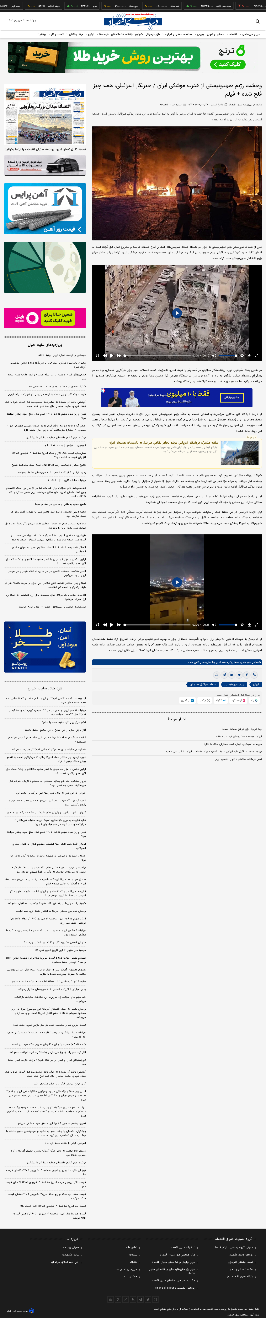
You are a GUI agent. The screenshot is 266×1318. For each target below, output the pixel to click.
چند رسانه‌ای (75, 34)
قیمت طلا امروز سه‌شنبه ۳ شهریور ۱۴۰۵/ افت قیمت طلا (53, 1206)
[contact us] (118, 1299)
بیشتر (42, 34)
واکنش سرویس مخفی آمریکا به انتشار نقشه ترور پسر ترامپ (51, 911)
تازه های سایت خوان (45, 688)
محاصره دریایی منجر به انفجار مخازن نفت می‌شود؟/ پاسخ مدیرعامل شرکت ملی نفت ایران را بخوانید (45, 526)
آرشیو (90, 34)
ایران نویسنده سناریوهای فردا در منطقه (239, 737)
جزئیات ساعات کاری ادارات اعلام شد (66, 480)
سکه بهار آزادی (192, 6)
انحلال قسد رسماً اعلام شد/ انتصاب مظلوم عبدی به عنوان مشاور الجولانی (49, 549)
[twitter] (239, 675)
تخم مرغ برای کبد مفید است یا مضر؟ (64, 722)
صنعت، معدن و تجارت (178, 34)
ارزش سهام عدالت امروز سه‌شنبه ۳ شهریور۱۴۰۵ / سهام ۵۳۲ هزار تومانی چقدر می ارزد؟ (47, 921)
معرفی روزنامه (71, 1247)
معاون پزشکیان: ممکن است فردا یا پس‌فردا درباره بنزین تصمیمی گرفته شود (48, 365)
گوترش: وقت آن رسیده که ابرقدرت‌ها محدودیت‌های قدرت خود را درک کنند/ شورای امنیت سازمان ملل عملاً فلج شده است (45, 404)
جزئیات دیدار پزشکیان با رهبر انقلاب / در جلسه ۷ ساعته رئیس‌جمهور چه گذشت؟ (46, 1035)
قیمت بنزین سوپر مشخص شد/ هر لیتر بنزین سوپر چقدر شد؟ (49, 1025)
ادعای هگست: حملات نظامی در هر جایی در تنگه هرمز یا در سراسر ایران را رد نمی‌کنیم (47, 573)
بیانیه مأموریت (70, 1255)
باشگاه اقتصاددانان (122, 34)
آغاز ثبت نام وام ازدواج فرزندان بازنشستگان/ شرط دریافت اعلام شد (48, 1052)
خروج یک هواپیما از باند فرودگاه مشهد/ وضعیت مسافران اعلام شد (46, 903)
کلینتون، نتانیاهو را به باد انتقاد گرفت (64, 445)
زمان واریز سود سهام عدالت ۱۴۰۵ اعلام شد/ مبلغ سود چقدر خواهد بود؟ (46, 416)
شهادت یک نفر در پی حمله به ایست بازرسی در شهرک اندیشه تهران (47, 394)
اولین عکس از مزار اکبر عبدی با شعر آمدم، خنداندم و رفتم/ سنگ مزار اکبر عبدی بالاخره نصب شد (46, 561)
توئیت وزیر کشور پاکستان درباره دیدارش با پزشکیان (56, 438)
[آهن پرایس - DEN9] (45, 208)
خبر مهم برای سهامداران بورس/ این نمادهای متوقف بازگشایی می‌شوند (50, 999)
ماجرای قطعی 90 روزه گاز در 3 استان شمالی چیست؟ (55, 942)
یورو (64, 6)
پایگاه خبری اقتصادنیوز (240, 1277)
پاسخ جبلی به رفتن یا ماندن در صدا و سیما (60, 504)
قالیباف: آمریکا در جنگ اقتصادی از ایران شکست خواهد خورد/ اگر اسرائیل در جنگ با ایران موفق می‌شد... (48, 893)
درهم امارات (22, 6)
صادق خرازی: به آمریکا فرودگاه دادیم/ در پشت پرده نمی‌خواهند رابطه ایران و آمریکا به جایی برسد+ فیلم (45, 882)
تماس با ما (131, 1247)
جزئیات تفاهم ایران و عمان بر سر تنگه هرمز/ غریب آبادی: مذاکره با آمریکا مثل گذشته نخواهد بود (47, 712)
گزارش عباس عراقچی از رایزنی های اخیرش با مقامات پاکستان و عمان (46, 812)
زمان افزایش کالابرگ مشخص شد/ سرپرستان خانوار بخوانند (52, 473)
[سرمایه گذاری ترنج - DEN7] (133, 57)
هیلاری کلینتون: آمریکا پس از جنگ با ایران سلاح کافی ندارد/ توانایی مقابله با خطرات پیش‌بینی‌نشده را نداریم (46, 972)
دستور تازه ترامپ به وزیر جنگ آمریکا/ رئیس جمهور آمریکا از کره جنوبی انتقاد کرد (48, 1153)
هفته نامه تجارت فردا (241, 1269)
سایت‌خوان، (245, 662)
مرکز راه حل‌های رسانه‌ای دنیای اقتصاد (173, 1281)
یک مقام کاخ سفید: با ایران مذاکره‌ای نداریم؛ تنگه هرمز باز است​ (49, 1045)
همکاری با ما (130, 1277)
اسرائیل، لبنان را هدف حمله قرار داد (65, 1143)
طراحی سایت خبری (20, 1311)
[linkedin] (231, 675)
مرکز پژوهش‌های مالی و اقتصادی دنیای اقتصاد (172, 1271)
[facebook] (246, 675)
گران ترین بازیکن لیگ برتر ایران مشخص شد (60, 1084)
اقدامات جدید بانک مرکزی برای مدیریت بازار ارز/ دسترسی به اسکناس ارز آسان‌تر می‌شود (46, 597)
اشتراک (133, 1262)
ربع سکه (102, 6)
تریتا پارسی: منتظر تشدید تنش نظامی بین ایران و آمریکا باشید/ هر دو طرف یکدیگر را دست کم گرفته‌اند (45, 585)
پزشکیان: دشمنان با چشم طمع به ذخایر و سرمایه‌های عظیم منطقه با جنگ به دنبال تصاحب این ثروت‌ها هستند (46, 1133)
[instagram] (155, 1299)
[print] (216, 675)
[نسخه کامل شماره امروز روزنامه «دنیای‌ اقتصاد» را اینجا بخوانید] (45, 114)
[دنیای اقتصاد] (133, 21)
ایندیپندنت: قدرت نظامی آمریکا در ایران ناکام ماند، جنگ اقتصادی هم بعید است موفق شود (46, 701)
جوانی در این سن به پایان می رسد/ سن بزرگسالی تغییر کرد (51, 793)
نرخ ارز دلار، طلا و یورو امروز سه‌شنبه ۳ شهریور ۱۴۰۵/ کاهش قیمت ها (46, 1172)
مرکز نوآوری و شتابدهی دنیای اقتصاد (173, 1262)
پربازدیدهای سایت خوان (45, 345)
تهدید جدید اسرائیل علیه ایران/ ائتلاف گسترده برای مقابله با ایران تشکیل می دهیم (214, 752)
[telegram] (224, 675)
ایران (256, 685)
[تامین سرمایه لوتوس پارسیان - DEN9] (45, 267)
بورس (200, 34)
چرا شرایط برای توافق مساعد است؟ (242, 729)
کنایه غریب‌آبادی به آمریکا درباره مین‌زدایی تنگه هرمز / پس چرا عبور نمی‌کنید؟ (47, 740)
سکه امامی (243, 6)
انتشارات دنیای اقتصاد (182, 1247)
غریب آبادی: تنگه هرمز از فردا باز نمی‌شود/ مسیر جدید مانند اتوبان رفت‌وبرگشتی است (47, 803)
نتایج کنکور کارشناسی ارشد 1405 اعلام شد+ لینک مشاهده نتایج (49, 982)
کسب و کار (57, 34)
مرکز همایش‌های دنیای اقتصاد (177, 1255)
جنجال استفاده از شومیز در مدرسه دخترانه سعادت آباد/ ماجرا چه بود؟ (48, 858)
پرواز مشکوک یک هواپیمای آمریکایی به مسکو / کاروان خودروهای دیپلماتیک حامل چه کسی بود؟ (47, 783)
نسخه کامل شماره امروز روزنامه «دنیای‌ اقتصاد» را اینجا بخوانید (45, 149)
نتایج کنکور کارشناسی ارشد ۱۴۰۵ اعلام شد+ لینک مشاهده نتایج (49, 465)
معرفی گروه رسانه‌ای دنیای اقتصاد (233, 1247)
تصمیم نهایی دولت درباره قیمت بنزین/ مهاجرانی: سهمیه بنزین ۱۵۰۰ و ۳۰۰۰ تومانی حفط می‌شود (46, 960)
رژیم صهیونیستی (234, 685)
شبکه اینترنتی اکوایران (240, 1262)
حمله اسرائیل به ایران (203, 685)
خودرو (139, 34)
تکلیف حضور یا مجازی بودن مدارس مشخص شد (57, 387)
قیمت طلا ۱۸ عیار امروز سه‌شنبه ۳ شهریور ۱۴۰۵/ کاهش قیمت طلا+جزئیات (49, 1216)
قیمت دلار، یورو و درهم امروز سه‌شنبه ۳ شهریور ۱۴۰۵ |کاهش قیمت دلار (45, 1184)
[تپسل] (103, 390)
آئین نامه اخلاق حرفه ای (65, 1262)
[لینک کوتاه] (254, 675)
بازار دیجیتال (152, 34)
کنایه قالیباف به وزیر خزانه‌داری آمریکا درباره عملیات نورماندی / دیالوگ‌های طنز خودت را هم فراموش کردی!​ (50, 822)
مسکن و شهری (215, 34)
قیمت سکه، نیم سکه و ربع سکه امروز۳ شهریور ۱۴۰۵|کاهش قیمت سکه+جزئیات (47, 1196)
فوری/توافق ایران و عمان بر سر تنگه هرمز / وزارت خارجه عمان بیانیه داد (46, 377)
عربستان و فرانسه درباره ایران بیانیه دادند (62, 355)
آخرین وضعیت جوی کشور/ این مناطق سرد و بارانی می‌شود (51, 1124)
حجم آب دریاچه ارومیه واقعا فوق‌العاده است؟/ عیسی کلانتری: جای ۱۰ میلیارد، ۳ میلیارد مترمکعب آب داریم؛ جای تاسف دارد (45, 428)
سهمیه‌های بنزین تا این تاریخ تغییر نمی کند (60, 950)
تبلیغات (133, 1255)
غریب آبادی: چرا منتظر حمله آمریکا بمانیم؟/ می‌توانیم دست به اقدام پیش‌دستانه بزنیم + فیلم (46, 759)
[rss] (133, 1299)
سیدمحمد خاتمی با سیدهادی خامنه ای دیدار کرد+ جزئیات (52, 607)
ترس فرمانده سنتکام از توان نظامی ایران (238, 759)
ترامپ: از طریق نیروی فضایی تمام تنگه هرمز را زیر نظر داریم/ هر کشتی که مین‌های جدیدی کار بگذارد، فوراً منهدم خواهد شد (48, 870)
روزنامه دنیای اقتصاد (241, 1255)
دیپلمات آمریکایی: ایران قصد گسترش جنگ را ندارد (233, 744)
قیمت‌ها (103, 34)
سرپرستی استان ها (126, 1269)
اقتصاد (232, 34)
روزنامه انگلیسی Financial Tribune (175, 1288)
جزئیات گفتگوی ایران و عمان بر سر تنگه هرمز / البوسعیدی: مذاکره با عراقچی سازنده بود (46, 933)
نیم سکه (143, 6)
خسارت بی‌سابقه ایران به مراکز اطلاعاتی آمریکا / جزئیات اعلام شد (49, 750)
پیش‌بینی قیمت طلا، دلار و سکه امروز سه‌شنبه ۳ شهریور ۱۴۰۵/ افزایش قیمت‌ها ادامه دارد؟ (49, 455)
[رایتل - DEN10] (45, 318)
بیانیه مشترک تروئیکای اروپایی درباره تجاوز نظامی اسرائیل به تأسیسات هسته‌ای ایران (163, 442)
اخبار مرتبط (176, 720)
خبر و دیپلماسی (251, 34)
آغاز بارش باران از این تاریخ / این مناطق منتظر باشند (55, 730)
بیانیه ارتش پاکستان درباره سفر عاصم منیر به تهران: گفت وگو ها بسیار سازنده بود (48, 514)
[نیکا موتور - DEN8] (45, 165)
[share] (125, 1299)
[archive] (110, 1299)
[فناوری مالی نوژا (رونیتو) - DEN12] (45, 647)
